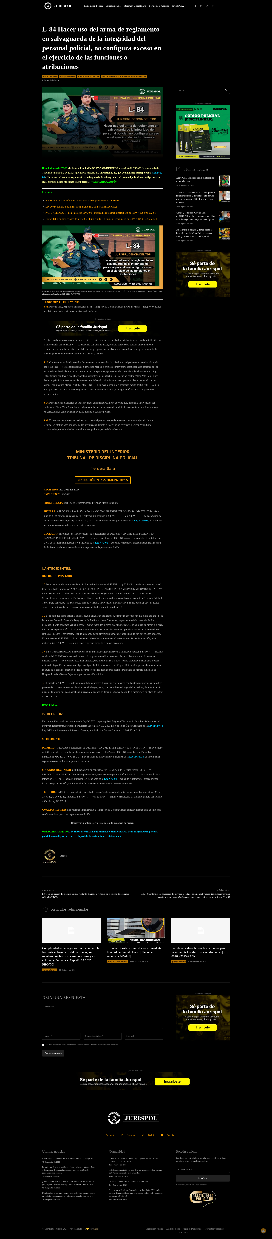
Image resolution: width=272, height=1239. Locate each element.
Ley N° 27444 (155, 725)
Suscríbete (202, 1178)
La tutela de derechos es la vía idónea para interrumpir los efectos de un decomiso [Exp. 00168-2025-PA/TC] (200, 952)
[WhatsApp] (213, 6)
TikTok (151, 1135)
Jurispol (63, 856)
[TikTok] (207, 6)
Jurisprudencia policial (88, 76)
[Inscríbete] (103, 328)
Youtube (170, 1135)
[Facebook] (196, 6)
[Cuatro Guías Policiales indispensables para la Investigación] (224, 181)
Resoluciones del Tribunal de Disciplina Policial (124, 76)
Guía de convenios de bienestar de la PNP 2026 (129, 1181)
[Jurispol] (49, 856)
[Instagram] (201, 6)
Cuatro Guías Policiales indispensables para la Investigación (68, 1158)
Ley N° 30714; (102, 542)
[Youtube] (162, 1135)
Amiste (96, 1229)
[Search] (226, 90)
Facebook (110, 1135)
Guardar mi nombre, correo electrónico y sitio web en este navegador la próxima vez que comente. (82, 1045)
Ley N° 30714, (136, 756)
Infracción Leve (50, 76)
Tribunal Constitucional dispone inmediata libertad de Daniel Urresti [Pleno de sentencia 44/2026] (134, 952)
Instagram (131, 1135)
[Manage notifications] (263, 1230)
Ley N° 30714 (141, 520)
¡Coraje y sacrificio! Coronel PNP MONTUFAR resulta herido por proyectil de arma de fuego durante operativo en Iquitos (195, 216)
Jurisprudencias (67, 76)
